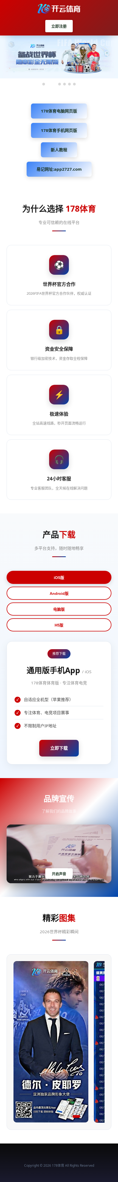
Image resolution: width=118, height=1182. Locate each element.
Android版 (59, 593)
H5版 (59, 625)
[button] (24, 1116)
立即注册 (59, 26)
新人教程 (59, 149)
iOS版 (59, 577)
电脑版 (59, 609)
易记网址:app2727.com (59, 169)
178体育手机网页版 (59, 130)
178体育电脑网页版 (59, 111)
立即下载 (59, 748)
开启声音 (59, 874)
